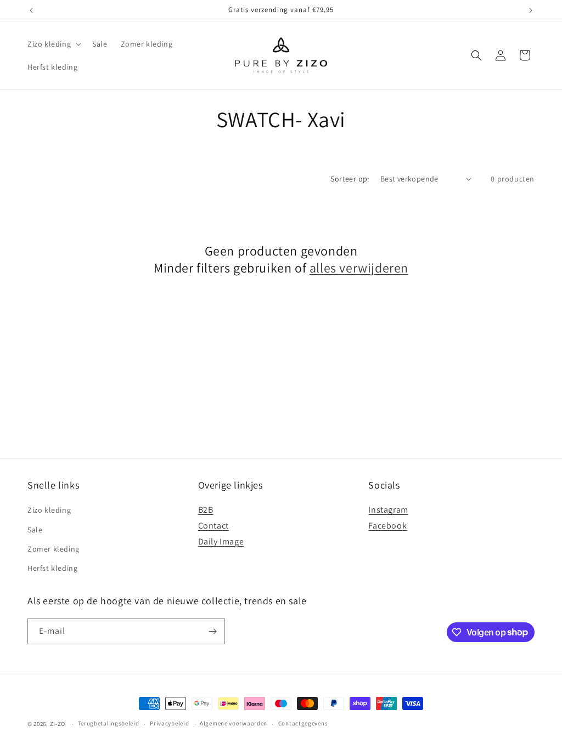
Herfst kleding (52, 568)
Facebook (387, 525)
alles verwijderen (359, 267)
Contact (213, 525)
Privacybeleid (169, 723)
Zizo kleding (49, 510)
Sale (34, 530)
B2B (205, 509)
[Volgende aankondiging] (531, 10)
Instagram (388, 509)
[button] (53, 43)
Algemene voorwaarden (233, 723)
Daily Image (221, 541)
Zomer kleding (53, 549)
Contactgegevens (303, 723)
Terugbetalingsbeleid (108, 723)
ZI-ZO (58, 724)
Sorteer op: (349, 179)
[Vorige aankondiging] (31, 10)
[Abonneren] (212, 631)
